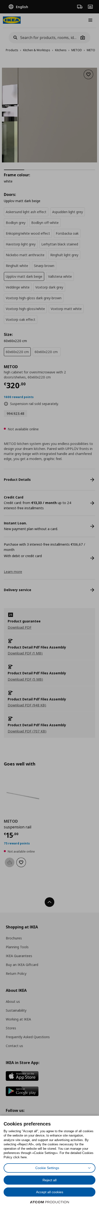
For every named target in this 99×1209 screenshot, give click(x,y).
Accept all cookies (49, 1192)
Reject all (49, 1180)
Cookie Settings (47, 1168)
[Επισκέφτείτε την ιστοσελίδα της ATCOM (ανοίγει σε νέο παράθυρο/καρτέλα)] (49, 1202)
